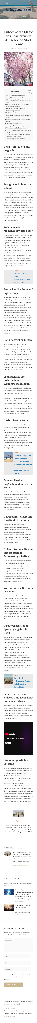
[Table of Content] (30, 92)
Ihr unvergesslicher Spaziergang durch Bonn (19, 131)
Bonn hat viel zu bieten (13, 106)
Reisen (18, 26)
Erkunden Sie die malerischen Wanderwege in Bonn (15, 110)
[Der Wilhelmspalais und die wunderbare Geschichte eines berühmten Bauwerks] (9, 910)
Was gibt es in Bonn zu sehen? (15, 98)
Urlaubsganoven (21, 16)
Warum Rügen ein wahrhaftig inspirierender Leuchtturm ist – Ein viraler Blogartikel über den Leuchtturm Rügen (24, 894)
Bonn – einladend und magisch (15, 96)
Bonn (5, 154)
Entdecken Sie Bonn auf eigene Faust (18, 104)
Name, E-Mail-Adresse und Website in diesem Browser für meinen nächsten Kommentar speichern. (18, 977)
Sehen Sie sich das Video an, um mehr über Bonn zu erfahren (18, 136)
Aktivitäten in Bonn (12, 113)
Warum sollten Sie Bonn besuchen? (17, 128)
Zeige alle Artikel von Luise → (21, 865)
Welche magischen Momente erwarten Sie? (18, 101)
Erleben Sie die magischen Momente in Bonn (18, 116)
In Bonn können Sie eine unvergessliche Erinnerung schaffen (18, 125)
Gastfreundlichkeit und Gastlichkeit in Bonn (18, 120)
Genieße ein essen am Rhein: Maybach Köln (18, 883)
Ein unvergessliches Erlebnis (16, 139)
